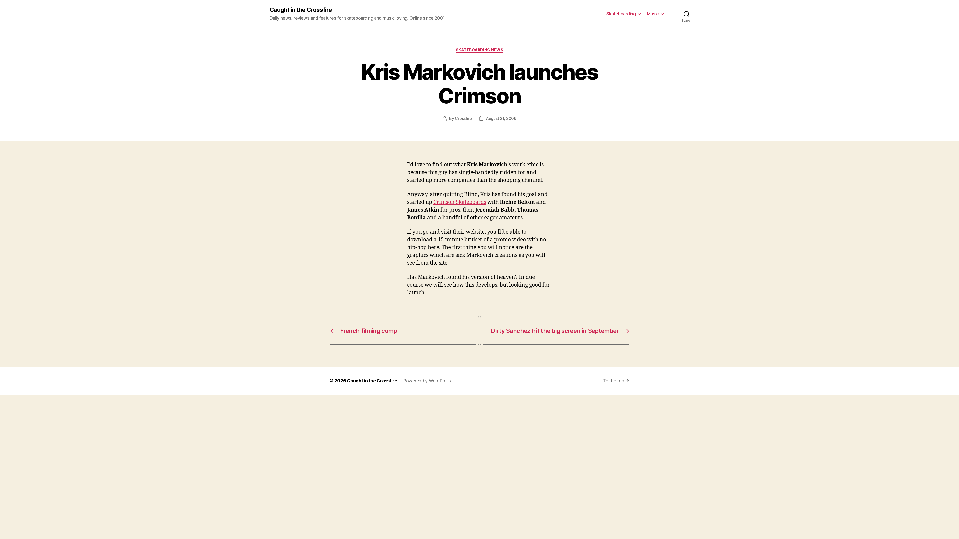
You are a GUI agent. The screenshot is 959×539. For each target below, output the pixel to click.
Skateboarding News (479, 50)
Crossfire (463, 118)
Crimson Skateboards (459, 202)
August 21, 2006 (501, 118)
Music (653, 13)
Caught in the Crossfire (301, 10)
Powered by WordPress (427, 380)
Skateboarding (621, 13)
